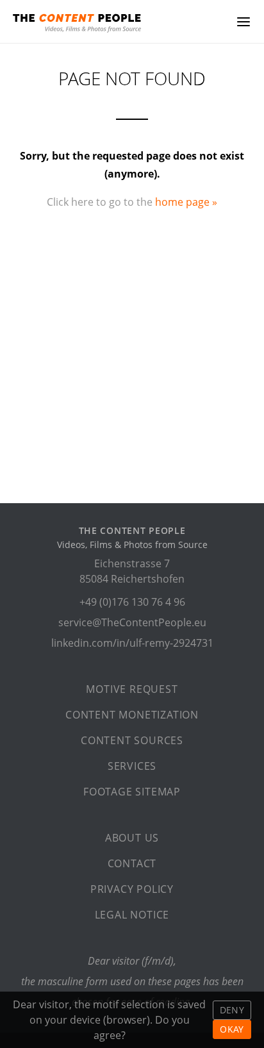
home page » (186, 202)
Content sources (132, 740)
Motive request (131, 689)
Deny (232, 1010)
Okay (231, 1029)
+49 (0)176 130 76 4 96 (132, 602)
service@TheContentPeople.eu (132, 622)
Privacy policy (132, 889)
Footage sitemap (132, 792)
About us (132, 838)
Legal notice (132, 915)
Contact (132, 863)
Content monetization (132, 715)
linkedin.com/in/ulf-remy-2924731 (132, 643)
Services (132, 766)
